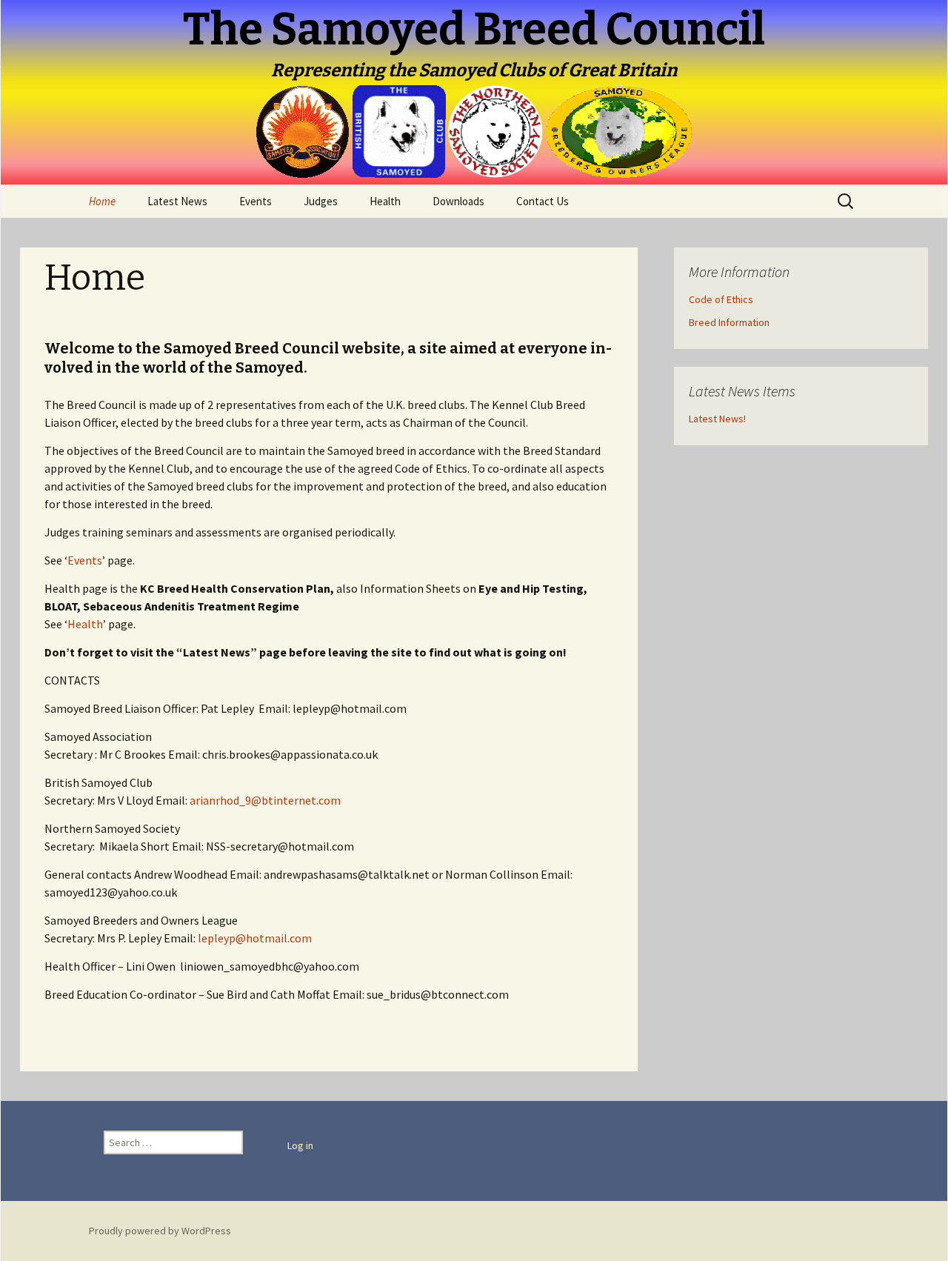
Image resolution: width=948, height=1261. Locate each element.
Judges (321, 201)
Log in (300, 1145)
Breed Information (729, 322)
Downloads (458, 201)
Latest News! (717, 418)
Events (255, 201)
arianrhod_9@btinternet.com (265, 800)
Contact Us (542, 201)
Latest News (177, 201)
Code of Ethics (721, 299)
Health (385, 201)
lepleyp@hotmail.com (255, 938)
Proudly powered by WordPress (160, 1230)
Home (102, 201)
